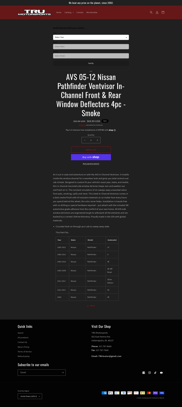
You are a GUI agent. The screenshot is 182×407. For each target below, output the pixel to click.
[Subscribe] (63, 372)
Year (55, 33)
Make (55, 42)
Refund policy (24, 356)
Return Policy (23, 347)
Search (21, 333)
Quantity (91, 135)
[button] (69, 12)
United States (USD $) (29, 396)
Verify (91, 63)
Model (55, 51)
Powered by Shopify (157, 398)
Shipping (82, 125)
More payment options (91, 164)
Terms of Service (25, 351)
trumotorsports (146, 398)
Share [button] (92, 305)
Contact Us (22, 342)
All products (23, 337)
